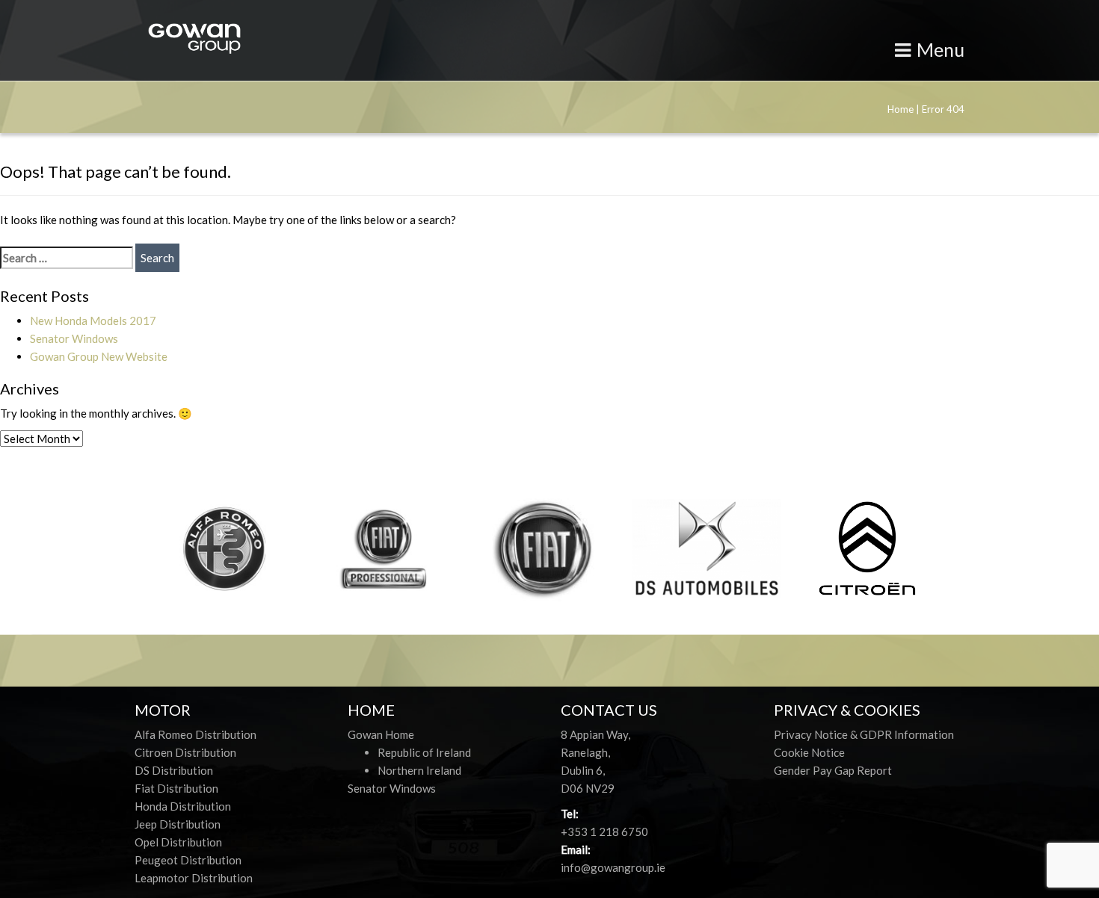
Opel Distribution (178, 842)
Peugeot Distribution (188, 860)
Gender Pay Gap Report (833, 770)
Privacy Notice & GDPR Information (864, 734)
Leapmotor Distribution (194, 878)
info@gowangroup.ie (613, 867)
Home (900, 109)
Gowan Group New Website (98, 356)
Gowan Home (381, 734)
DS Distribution (174, 770)
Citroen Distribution (185, 752)
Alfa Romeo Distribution (195, 734)
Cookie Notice (809, 752)
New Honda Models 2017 (93, 320)
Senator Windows (74, 338)
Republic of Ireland (424, 752)
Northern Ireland (419, 770)
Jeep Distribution (178, 824)
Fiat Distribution (176, 788)
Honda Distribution (183, 806)
